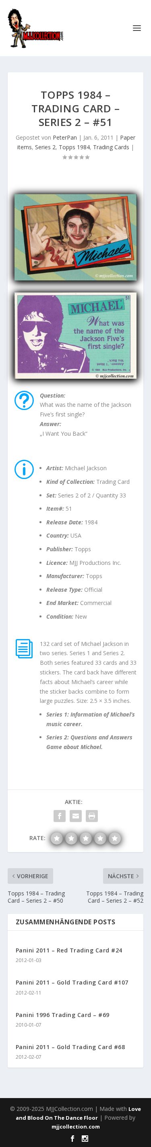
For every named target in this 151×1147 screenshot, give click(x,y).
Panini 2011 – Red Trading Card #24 (69, 950)
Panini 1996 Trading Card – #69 (63, 1015)
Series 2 (45, 147)
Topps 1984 (74, 147)
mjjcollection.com (76, 1126)
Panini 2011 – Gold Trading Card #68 (70, 1047)
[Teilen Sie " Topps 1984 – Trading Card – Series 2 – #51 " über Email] (76, 816)
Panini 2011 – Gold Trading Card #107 (72, 982)
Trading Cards (111, 147)
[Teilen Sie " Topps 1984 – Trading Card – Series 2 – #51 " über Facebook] (60, 816)
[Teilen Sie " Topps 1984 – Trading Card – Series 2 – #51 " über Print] (92, 816)
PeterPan (65, 137)
